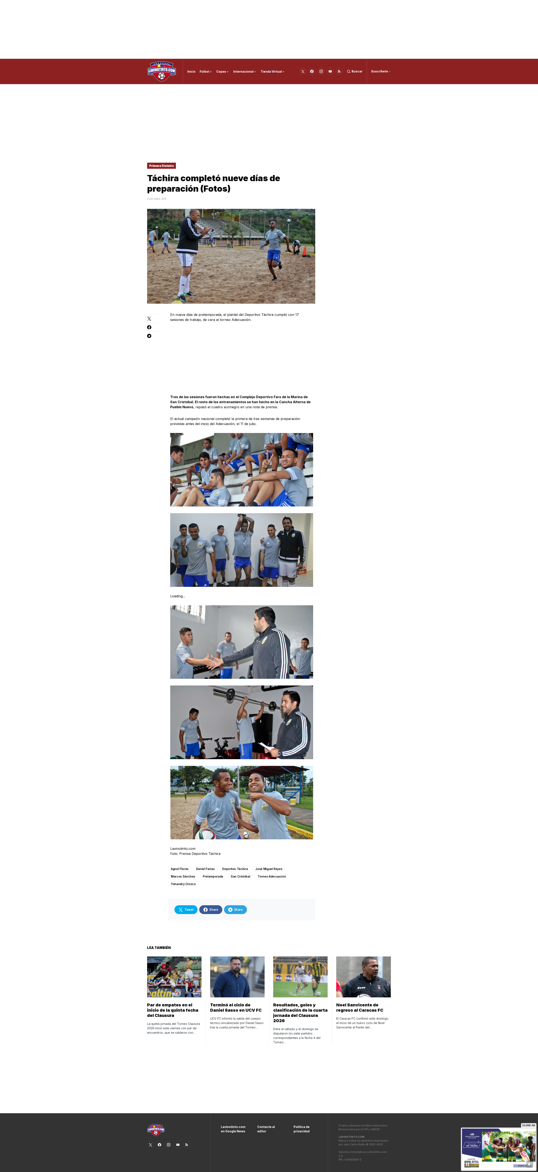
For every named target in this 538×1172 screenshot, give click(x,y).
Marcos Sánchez (183, 876)
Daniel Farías (205, 869)
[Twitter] (302, 71)
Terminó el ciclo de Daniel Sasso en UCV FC (236, 1007)
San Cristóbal (240, 876)
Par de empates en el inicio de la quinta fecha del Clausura (172, 1010)
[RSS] (339, 71)
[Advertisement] (269, 29)
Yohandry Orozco (183, 884)
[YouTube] (330, 71)
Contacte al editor (266, 1129)
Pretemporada (213, 876)
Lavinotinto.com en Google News (233, 1129)
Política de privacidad (302, 1129)
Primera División (161, 165)
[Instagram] (321, 71)
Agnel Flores (180, 869)
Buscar (357, 71)
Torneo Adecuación (272, 876)
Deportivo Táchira (235, 869)
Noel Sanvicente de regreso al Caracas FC (359, 1007)
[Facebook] (312, 71)
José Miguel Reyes (268, 869)
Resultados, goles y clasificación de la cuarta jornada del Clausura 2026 (300, 1012)
